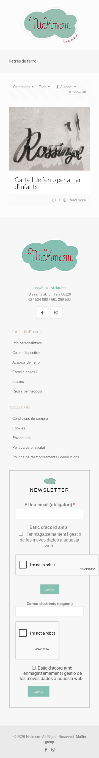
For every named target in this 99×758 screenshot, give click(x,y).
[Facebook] (46, 749)
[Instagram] (53, 749)
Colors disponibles (27, 353)
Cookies (18, 428)
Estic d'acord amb (49, 527)
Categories (21, 87)
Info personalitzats (27, 343)
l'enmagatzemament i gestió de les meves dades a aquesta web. (50, 540)
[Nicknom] (49, 25)
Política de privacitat (28, 447)
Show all (79, 92)
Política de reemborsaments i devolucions (45, 457)
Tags (42, 87)
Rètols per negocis (27, 391)
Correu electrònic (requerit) (50, 604)
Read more (77, 200)
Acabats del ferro (26, 362)
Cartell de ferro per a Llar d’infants (48, 183)
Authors (66, 87)
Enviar (50, 589)
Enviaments (21, 438)
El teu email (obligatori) (49, 504)
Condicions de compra (30, 418)
